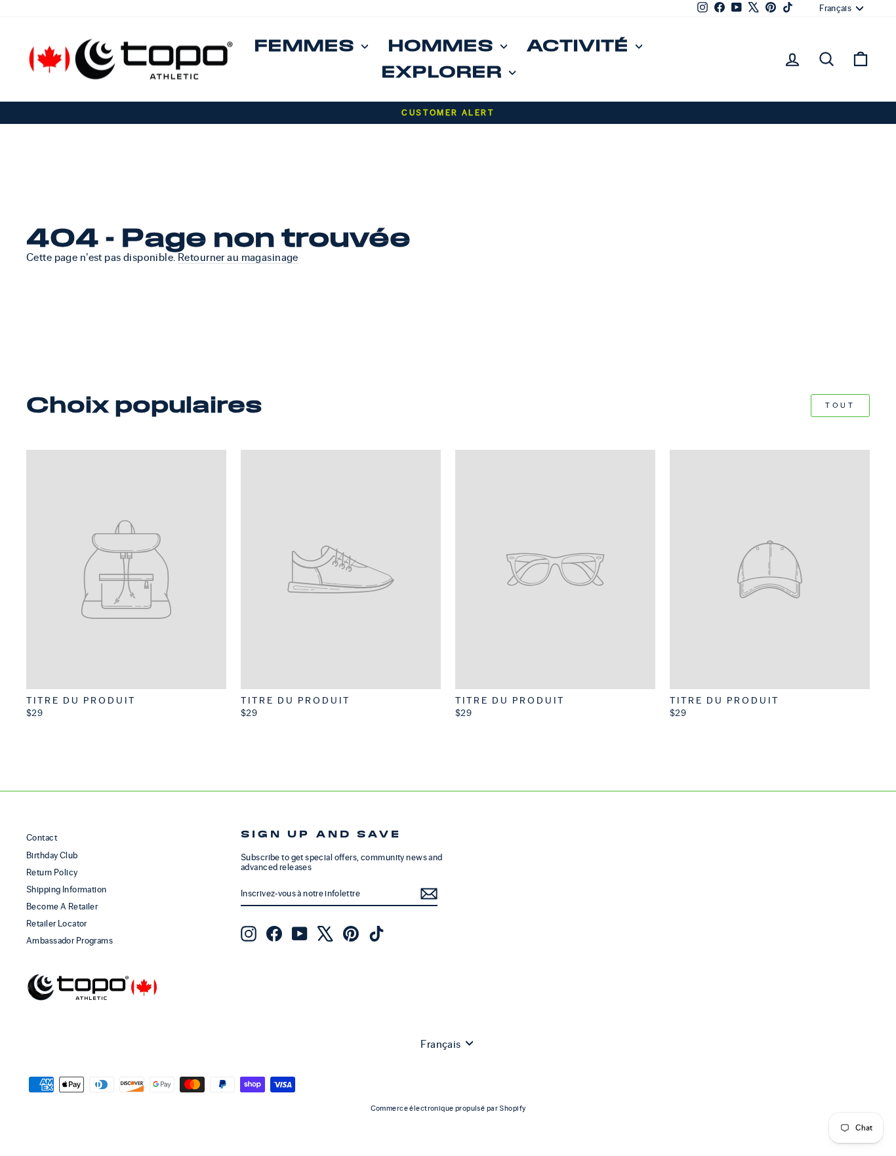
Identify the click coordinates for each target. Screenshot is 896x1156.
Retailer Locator (56, 923)
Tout (840, 405)
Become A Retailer (62, 906)
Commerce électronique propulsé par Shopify (448, 1108)
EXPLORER (443, 72)
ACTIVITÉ (579, 46)
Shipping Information (66, 889)
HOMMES (442, 46)
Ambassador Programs (69, 941)
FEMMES (306, 46)
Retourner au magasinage (238, 257)
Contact (41, 838)
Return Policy (52, 872)
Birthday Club (52, 855)
